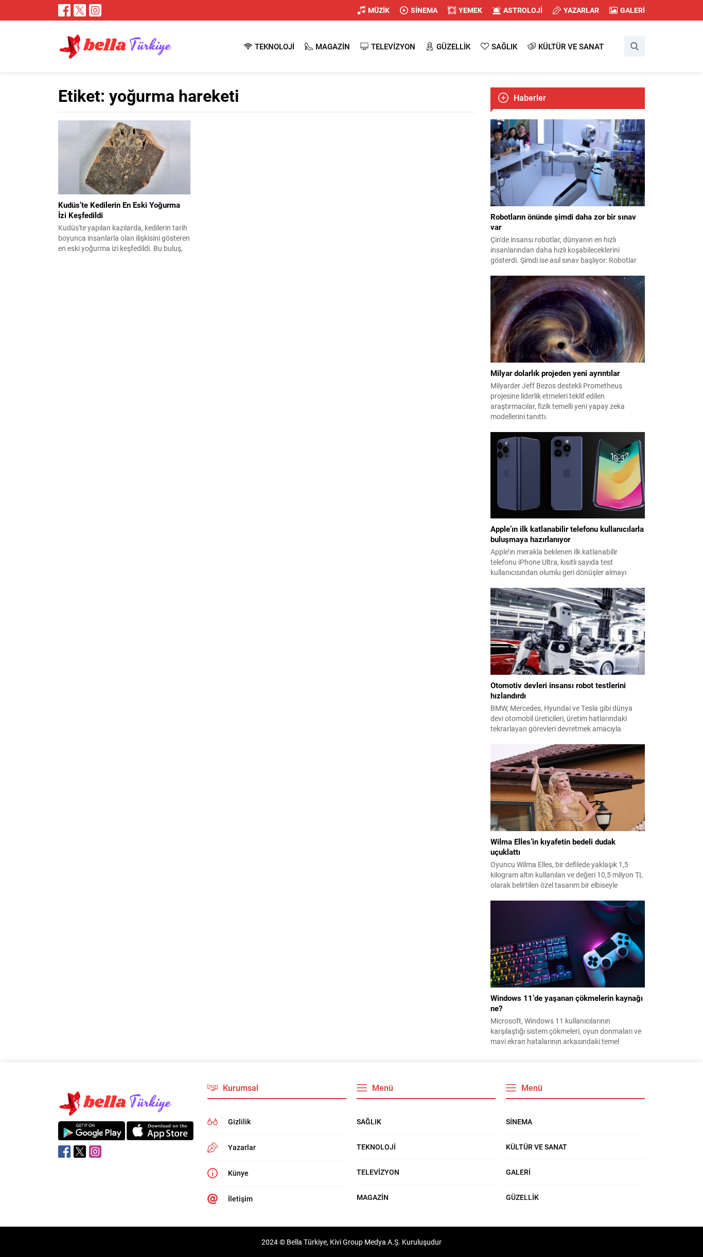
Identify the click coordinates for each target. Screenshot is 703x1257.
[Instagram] (95, 10)
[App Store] (160, 1135)
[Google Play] (91, 1135)
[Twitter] (80, 10)
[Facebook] (64, 10)
